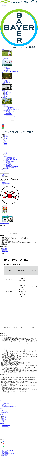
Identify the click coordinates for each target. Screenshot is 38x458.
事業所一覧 (6, 94)
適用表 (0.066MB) (5, 248)
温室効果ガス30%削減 (9, 115)
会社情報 (3, 83)
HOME (3, 174)
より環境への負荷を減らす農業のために (12, 109)
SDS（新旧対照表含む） (8, 68)
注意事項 (3, 184)
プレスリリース (6, 81)
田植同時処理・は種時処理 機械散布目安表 (11, 71)
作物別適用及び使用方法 (6, 183)
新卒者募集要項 (6, 152)
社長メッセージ (6, 91)
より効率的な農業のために (10, 107)
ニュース (3, 72)
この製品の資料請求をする (4, 215)
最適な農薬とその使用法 (10, 111)
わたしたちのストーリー (8, 92)
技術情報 (3, 59)
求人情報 (5, 96)
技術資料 (5, 67)
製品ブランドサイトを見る (4, 223)
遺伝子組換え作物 (7, 82)
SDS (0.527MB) (4, 249)
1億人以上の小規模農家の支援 (11, 167)
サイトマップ (4, 170)
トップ (5, 105)
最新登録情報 (6, 58)
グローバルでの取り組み (8, 114)
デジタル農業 (8, 112)
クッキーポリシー (5, 454)
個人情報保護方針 (5, 452)
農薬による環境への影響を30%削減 (12, 166)
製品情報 (3, 49)
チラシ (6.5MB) (4, 250)
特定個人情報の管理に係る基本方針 (8, 453)
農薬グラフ (6, 70)
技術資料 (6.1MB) (5, 251)
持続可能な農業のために (8, 106)
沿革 (5, 95)
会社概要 (5, 93)
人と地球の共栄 (8, 113)
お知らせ (5, 80)
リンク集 (3, 171)
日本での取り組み (7, 110)
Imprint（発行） (4, 455)
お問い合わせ (4, 169)
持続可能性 (4, 97)
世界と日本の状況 (7, 168)
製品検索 (5, 57)
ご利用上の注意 (4, 451)
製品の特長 (4, 182)
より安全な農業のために (10, 108)
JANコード (6, 69)
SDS (4, 139)
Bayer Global (4, 5)
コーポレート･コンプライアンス (7, 450)
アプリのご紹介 (4, 437)
